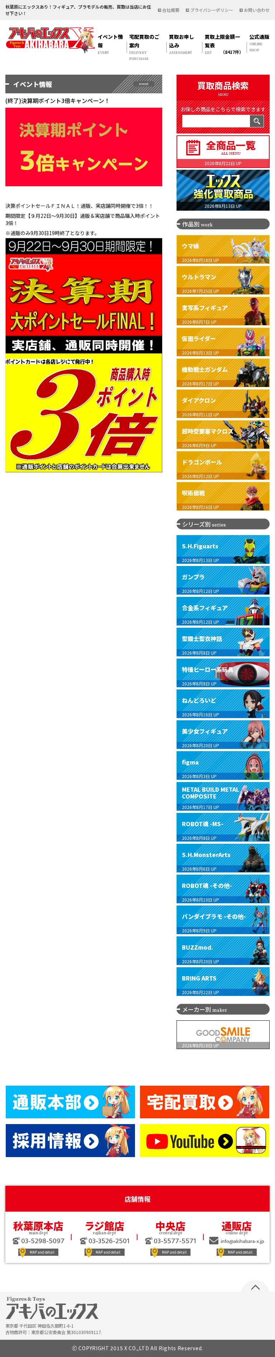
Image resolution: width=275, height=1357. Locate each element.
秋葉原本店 (38, 1225)
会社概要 (170, 10)
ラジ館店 (104, 1225)
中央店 (170, 1225)
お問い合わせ (257, 10)
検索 (257, 121)
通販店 (237, 1225)
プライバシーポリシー (211, 10)
